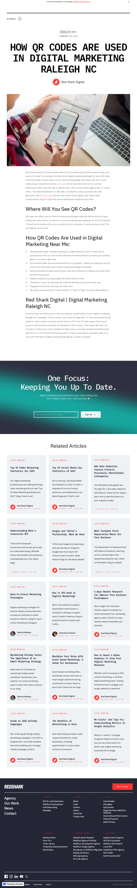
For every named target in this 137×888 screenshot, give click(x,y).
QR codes (62, 184)
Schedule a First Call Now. (81, 1)
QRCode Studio (46, 195)
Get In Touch (122, 787)
